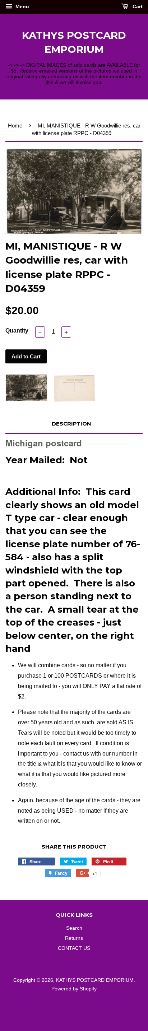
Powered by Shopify (74, 988)
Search (74, 928)
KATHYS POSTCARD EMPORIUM (74, 42)
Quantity (16, 331)
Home (15, 125)
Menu (21, 6)
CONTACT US (74, 948)
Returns (74, 938)
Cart (137, 6)
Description (71, 423)
